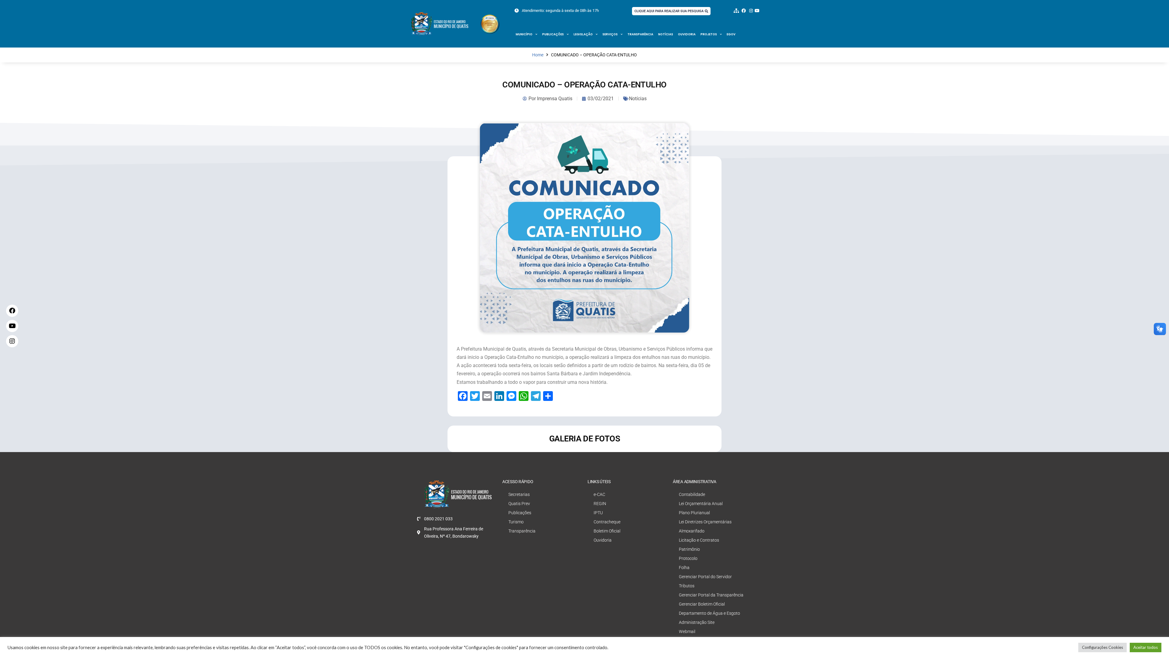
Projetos (708, 34)
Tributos (686, 585)
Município (524, 34)
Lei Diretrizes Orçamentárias (705, 521)
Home (537, 55)
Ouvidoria (687, 34)
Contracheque (607, 521)
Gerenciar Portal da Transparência (711, 595)
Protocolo (688, 558)
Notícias (665, 34)
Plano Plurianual (694, 512)
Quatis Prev (519, 503)
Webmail (687, 631)
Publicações (553, 34)
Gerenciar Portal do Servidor (705, 576)
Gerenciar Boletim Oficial (702, 604)
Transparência (640, 34)
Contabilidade (692, 494)
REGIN (600, 503)
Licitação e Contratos (699, 540)
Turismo (516, 521)
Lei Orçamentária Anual (701, 503)
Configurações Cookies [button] (1102, 647)
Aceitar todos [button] (1145, 647)
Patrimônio (689, 549)
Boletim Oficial (607, 531)
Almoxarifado (691, 531)
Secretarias (519, 494)
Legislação (583, 34)
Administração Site (696, 622)
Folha (684, 567)
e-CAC (599, 494)
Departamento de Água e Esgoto (709, 613)
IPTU (598, 512)
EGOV (731, 34)
